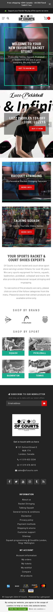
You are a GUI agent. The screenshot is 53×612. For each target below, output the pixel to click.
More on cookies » (37, 609)
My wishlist (26, 568)
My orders (26, 559)
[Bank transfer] (17, 586)
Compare (26, 572)
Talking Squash (26, 508)
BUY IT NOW (37, 129)
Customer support (26, 532)
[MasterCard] (43, 586)
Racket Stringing (26, 504)
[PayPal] (22, 591)
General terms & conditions (26, 512)
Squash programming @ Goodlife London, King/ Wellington (26, 541)
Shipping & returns (26, 528)
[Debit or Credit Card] (25, 586)
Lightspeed (45, 597)
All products (26, 576)
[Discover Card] (34, 586)
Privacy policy (26, 520)
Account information (26, 555)
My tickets (26, 564)
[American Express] (8, 586)
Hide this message (18, 609)
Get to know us (27, 68)
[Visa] (30, 591)
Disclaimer (26, 516)
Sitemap (26, 536)
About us (26, 500)
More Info (26, 187)
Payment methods (27, 524)
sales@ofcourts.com (28, 470)
